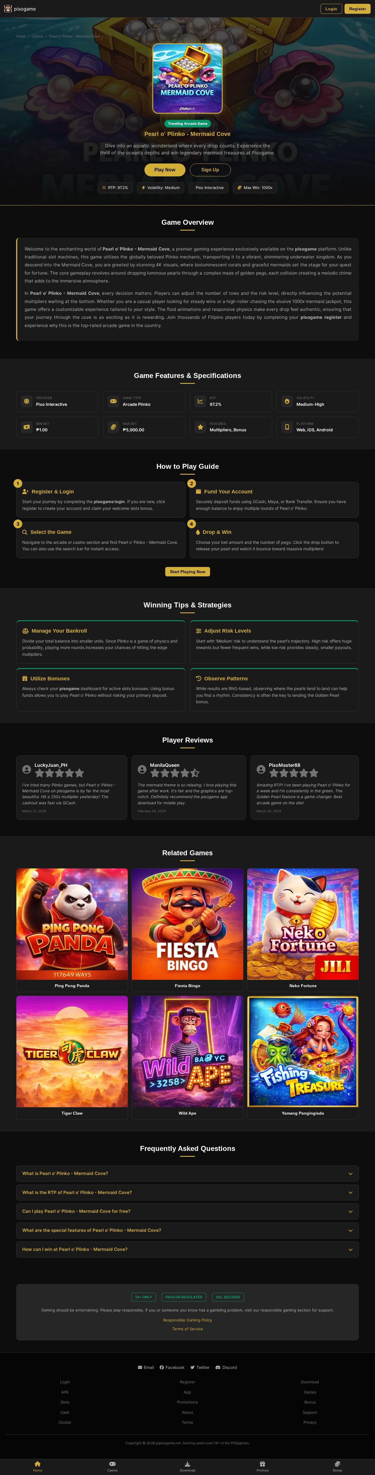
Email (149, 1367)
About (187, 1412)
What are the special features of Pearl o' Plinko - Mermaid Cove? (91, 1230)
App (187, 1392)
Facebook (175, 1367)
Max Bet (130, 424)
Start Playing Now (187, 571)
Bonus (310, 1402)
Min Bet (42, 424)
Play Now (164, 169)
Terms (187, 1422)
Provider (44, 398)
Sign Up (210, 169)
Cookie (65, 1422)
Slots (64, 1402)
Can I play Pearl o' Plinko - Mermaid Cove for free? (76, 1211)
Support (310, 1412)
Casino (37, 36)
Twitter (202, 1367)
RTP (213, 398)
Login (331, 8)
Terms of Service (187, 1328)
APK (65, 1392)
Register (357, 8)
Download (310, 1381)
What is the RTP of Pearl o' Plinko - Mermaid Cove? (77, 1192)
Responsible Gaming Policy (187, 1320)
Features (218, 424)
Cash (64, 1412)
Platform (304, 424)
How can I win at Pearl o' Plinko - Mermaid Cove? (74, 1249)
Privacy (310, 1422)
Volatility (305, 398)
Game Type (132, 398)
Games (310, 1392)
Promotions (187, 1402)
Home (21, 36)
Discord (229, 1367)
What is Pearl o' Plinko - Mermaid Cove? (65, 1173)
